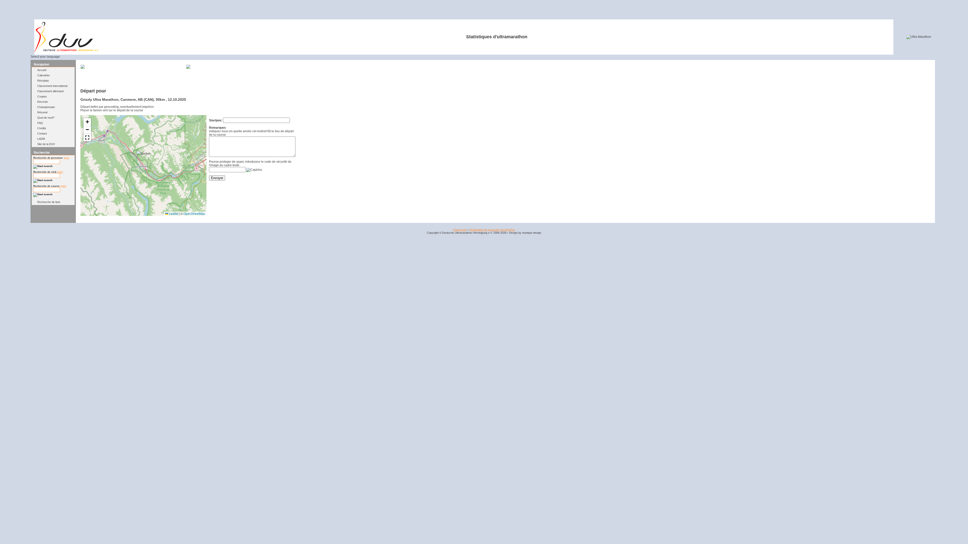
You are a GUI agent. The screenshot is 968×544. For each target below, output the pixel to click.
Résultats (43, 80)
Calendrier (43, 75)
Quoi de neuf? (45, 117)
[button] (145, 159)
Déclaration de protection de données (492, 229)
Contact (42, 133)
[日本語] (111, 56)
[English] (74, 56)
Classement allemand (50, 91)
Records (42, 101)
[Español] (87, 56)
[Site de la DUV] (66, 51)
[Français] (80, 56)
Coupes (42, 96)
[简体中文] (105, 56)
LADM (41, 138)
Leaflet (173, 213)
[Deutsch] (68, 56)
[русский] (99, 56)
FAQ (40, 122)
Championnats (46, 107)
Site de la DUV (46, 144)
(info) (66, 157)
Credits (41, 128)
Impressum (460, 229)
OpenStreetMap (194, 213)
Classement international (52, 85)
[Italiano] (93, 56)
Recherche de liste (48, 201)
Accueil (41, 70)
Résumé (42, 112)
